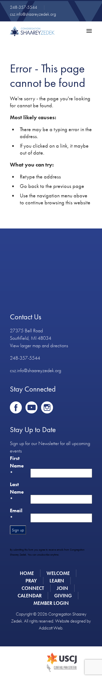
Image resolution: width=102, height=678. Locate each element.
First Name (17, 465)
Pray (31, 580)
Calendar (30, 595)
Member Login (51, 603)
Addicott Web (50, 628)
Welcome (58, 573)
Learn (57, 580)
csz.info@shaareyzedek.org (33, 14)
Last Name (17, 492)
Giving (63, 595)
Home (27, 573)
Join (62, 588)
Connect (33, 588)
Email (16, 514)
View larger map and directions (39, 345)
